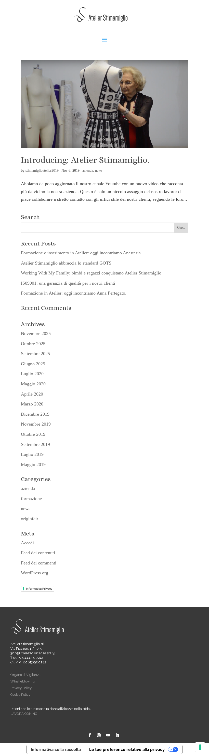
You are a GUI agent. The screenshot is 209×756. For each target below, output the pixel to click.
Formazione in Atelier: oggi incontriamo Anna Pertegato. (73, 293)
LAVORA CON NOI (24, 714)
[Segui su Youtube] (108, 735)
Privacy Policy (21, 688)
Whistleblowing (22, 681)
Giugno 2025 (33, 363)
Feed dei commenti (38, 562)
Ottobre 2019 (33, 434)
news (98, 170)
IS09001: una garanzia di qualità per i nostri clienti (68, 283)
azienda (87, 170)
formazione (31, 498)
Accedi (27, 542)
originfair (29, 518)
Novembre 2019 (36, 424)
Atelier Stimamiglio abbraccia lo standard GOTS (66, 263)
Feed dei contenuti (38, 552)
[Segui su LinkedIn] (117, 735)
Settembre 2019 (35, 444)
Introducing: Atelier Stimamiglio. (85, 160)
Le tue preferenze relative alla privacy (127, 749)
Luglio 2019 (32, 454)
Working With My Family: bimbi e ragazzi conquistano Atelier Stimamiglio (91, 272)
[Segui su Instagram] (98, 735)
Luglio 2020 (32, 373)
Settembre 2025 (35, 353)
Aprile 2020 (32, 394)
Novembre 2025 (36, 333)
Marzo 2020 (32, 403)
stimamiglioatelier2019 (42, 170)
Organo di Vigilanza (25, 675)
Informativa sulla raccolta (56, 749)
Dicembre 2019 (35, 414)
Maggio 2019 (33, 464)
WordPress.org (34, 572)
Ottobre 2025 (33, 343)
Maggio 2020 (33, 383)
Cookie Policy (20, 694)
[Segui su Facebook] (89, 735)
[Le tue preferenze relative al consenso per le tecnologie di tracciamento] (200, 747)
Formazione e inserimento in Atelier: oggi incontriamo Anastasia (81, 252)
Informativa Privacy (39, 588)
